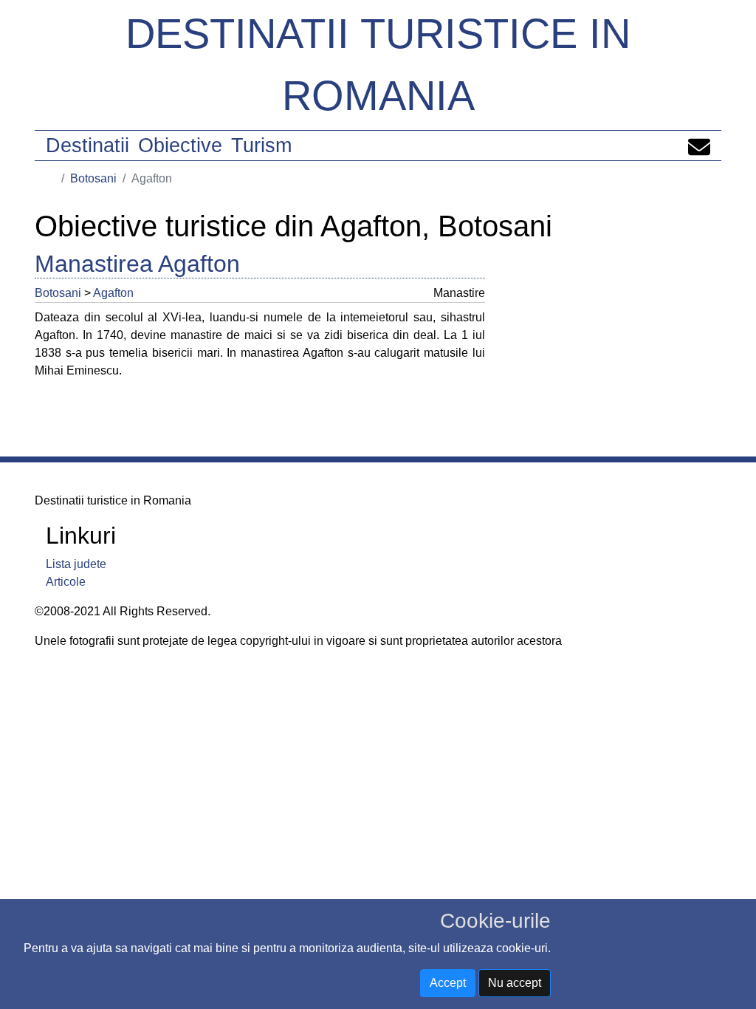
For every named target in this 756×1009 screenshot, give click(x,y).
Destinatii (87, 145)
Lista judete (76, 564)
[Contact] (699, 145)
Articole (66, 581)
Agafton (113, 293)
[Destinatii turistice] (51, 178)
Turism (261, 145)
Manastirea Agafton (137, 263)
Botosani (93, 178)
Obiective (180, 145)
